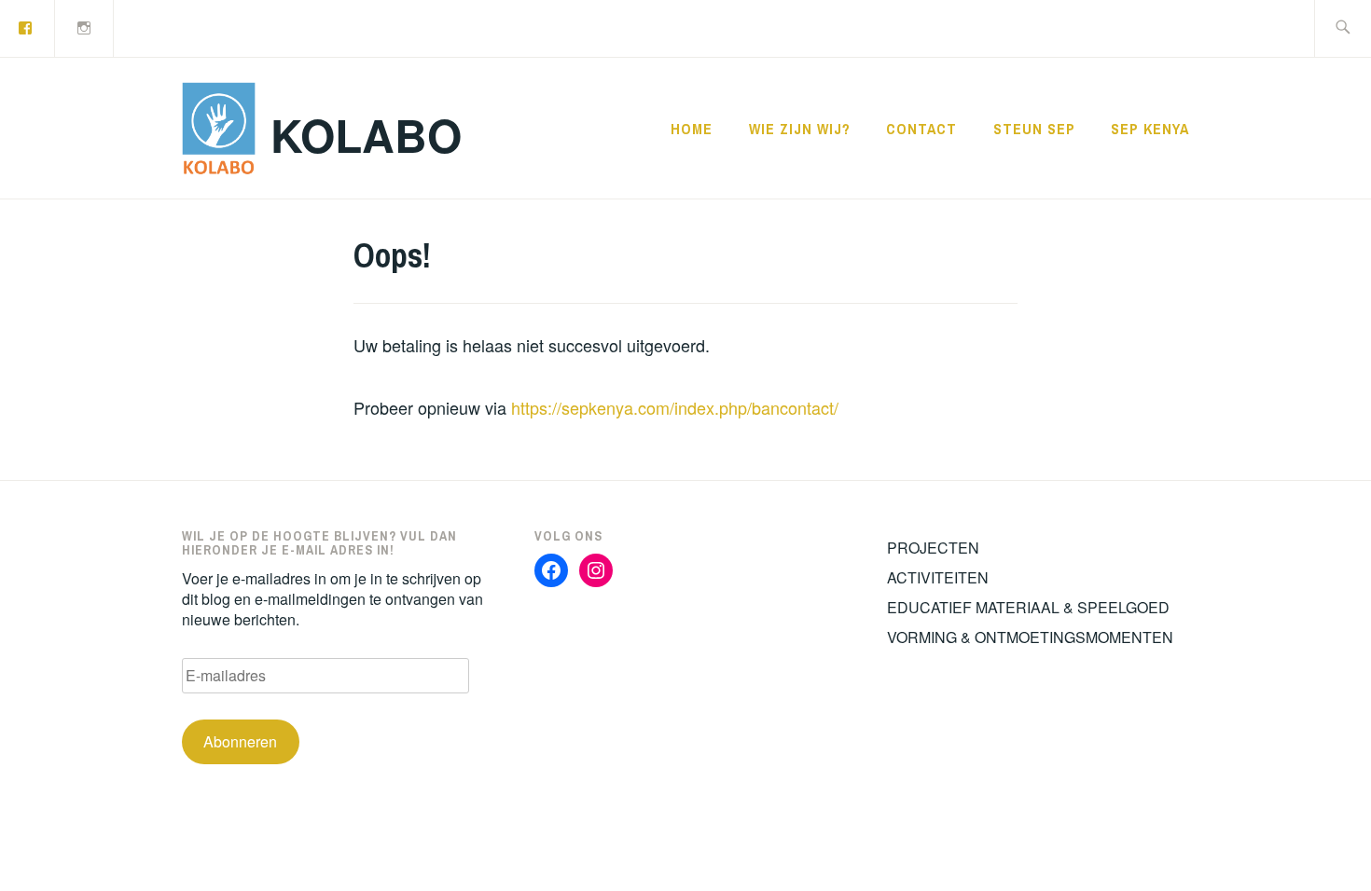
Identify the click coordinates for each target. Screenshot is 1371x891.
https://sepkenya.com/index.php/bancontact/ (674, 407)
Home (692, 128)
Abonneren (240, 741)
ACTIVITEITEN (938, 577)
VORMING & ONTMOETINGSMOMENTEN (1030, 637)
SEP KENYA (1150, 128)
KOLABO (366, 135)
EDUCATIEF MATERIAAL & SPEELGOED (1028, 607)
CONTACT (921, 128)
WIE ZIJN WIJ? (800, 128)
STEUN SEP (1034, 128)
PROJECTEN (933, 547)
